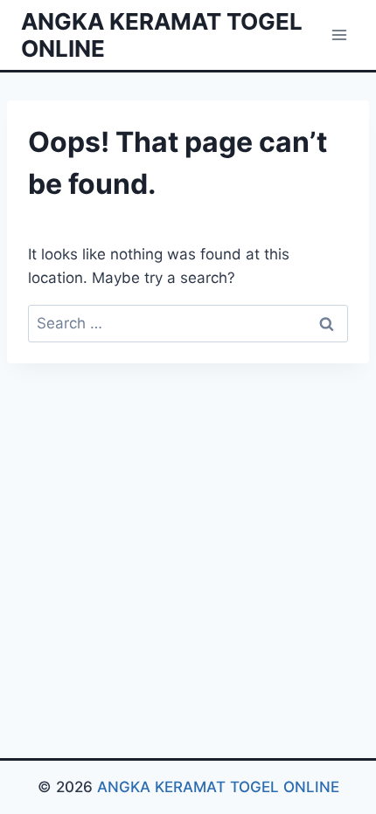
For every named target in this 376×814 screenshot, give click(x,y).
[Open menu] (339, 34)
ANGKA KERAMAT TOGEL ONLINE (218, 787)
